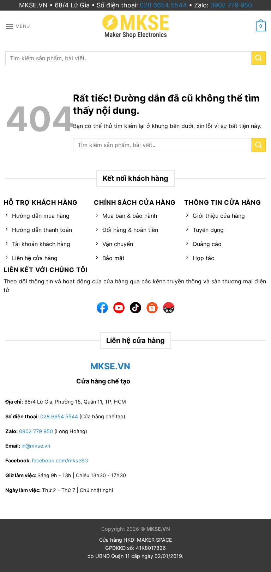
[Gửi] (259, 145)
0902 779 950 (231, 5)
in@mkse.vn (36, 446)
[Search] (259, 58)
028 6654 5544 (163, 5)
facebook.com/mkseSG (60, 460)
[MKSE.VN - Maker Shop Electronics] (135, 26)
